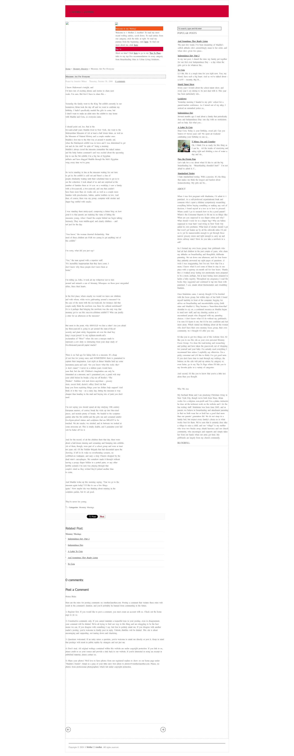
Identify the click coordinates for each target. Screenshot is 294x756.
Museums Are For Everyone (78, 76)
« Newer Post (68, 729)
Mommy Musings (80, 68)
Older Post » (163, 729)
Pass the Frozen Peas (187, 159)
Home (68, 68)
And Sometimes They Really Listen (83, 557)
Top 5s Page (155, 53)
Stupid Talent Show (186, 84)
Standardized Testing (186, 173)
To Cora (71, 563)
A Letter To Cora (75, 551)
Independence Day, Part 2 (78, 538)
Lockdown (182, 98)
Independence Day (75, 545)
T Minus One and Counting (203, 141)
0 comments (120, 81)
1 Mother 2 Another (82, 12)
